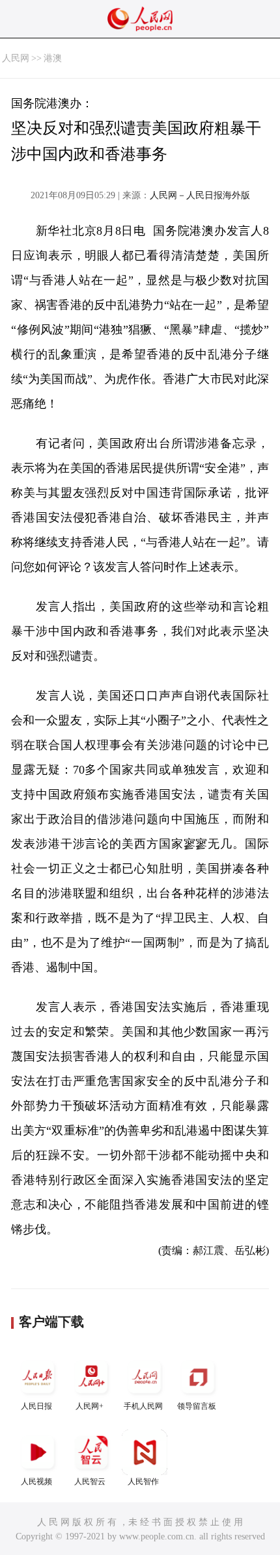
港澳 (53, 58)
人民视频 (36, 1481)
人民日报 (36, 1406)
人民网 (15, 58)
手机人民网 (143, 1406)
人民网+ (90, 1406)
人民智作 (143, 1481)
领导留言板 (196, 1406)
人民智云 (89, 1481)
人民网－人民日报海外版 (200, 195)
